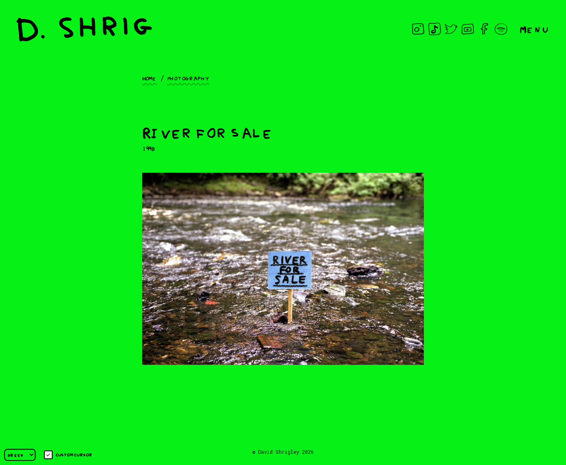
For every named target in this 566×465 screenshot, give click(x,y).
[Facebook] (484, 29)
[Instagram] (418, 29)
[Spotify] (501, 29)
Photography (188, 78)
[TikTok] (434, 29)
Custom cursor (74, 454)
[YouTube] (468, 29)
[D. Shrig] (84, 29)
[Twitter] (451, 29)
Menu (534, 28)
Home (149, 78)
